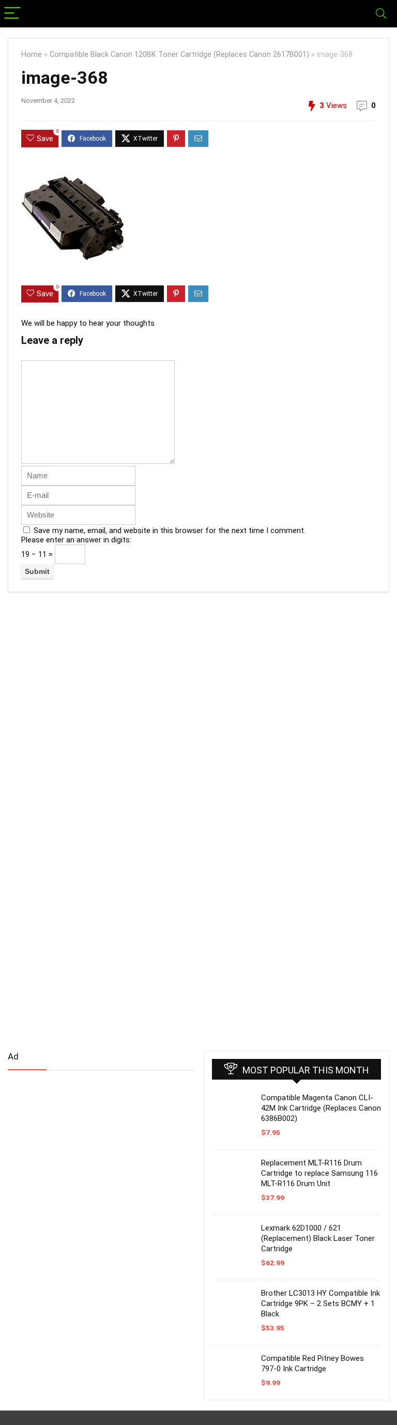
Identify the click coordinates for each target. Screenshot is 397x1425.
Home (31, 54)
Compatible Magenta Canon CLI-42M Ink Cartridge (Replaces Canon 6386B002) (321, 1108)
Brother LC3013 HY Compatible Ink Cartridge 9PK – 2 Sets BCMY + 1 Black (320, 1303)
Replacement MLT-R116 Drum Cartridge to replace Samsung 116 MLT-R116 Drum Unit (319, 1173)
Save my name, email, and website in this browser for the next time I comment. (170, 530)
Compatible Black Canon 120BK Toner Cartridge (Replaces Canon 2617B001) (179, 54)
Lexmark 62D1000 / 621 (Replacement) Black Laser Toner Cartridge (318, 1238)
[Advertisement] (85, 1159)
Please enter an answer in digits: (76, 539)
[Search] (381, 13)
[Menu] (12, 13)
